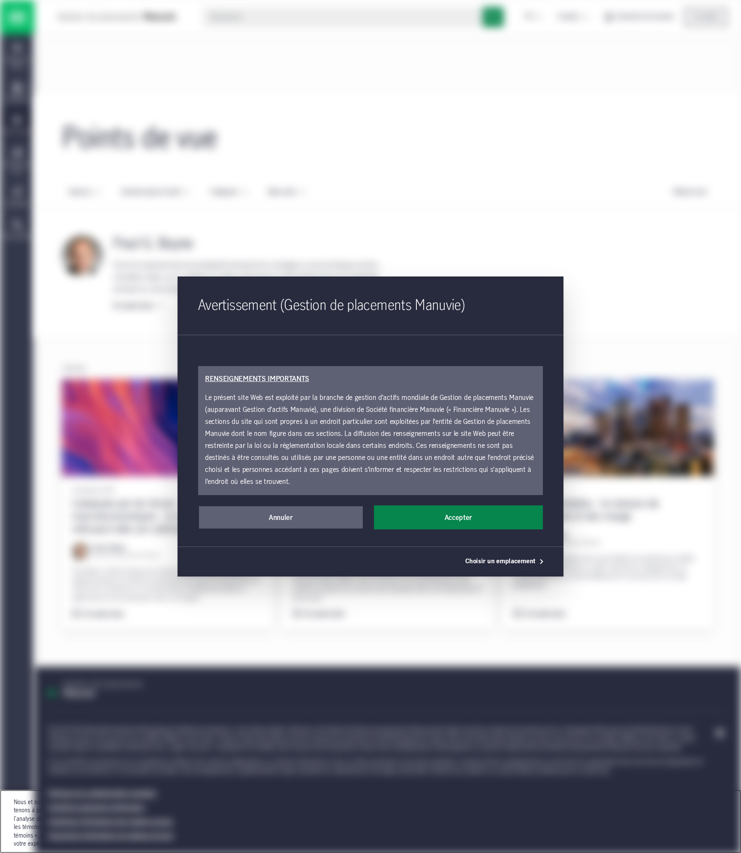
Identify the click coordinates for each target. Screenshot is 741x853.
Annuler (281, 517)
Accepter (458, 517)
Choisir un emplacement (500, 562)
